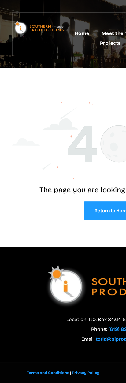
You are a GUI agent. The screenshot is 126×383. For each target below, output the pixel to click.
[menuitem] (82, 33)
